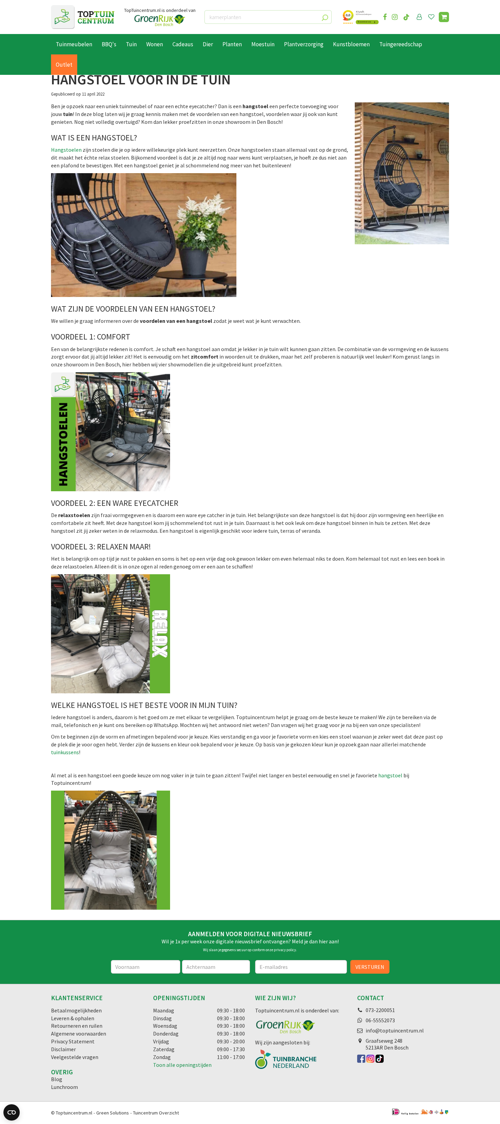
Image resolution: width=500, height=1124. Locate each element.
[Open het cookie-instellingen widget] (11, 1112)
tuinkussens (65, 752)
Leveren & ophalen (72, 1018)
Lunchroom (64, 1087)
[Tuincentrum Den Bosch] (82, 17)
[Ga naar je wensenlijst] (432, 17)
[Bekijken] (444, 17)
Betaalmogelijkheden (76, 1010)
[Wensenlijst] (431, 17)
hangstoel (390, 775)
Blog (56, 1079)
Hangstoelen (67, 149)
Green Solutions (112, 1113)
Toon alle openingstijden (182, 1064)
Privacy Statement (73, 1041)
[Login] (419, 17)
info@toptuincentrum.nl (395, 1030)
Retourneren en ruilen (76, 1025)
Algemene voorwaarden (78, 1033)
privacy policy (285, 949)
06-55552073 (380, 1020)
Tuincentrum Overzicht (156, 1113)
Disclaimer (63, 1049)
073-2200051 (380, 1010)
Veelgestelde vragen (74, 1057)
